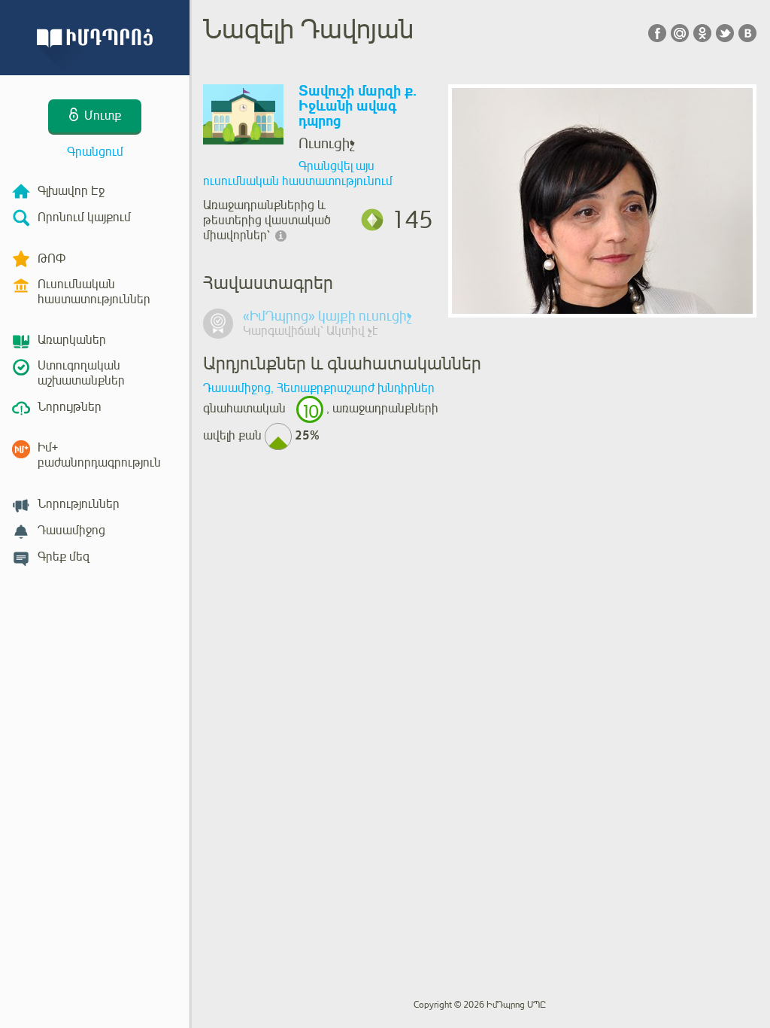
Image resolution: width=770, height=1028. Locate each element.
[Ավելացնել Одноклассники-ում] (702, 33)
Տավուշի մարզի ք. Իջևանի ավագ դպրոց (358, 106)
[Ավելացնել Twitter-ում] (725, 33)
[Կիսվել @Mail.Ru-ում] (680, 33)
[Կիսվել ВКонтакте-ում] (747, 33)
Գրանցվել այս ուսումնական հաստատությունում (298, 174)
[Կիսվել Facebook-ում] (657, 33)
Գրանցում (95, 152)
